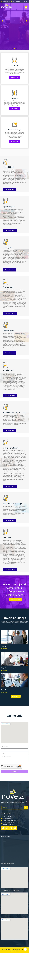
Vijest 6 (3, 646)
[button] (26, 7)
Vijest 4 (3, 690)
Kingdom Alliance (14, 951)
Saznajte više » (4, 648)
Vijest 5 (3, 668)
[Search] (26, 807)
